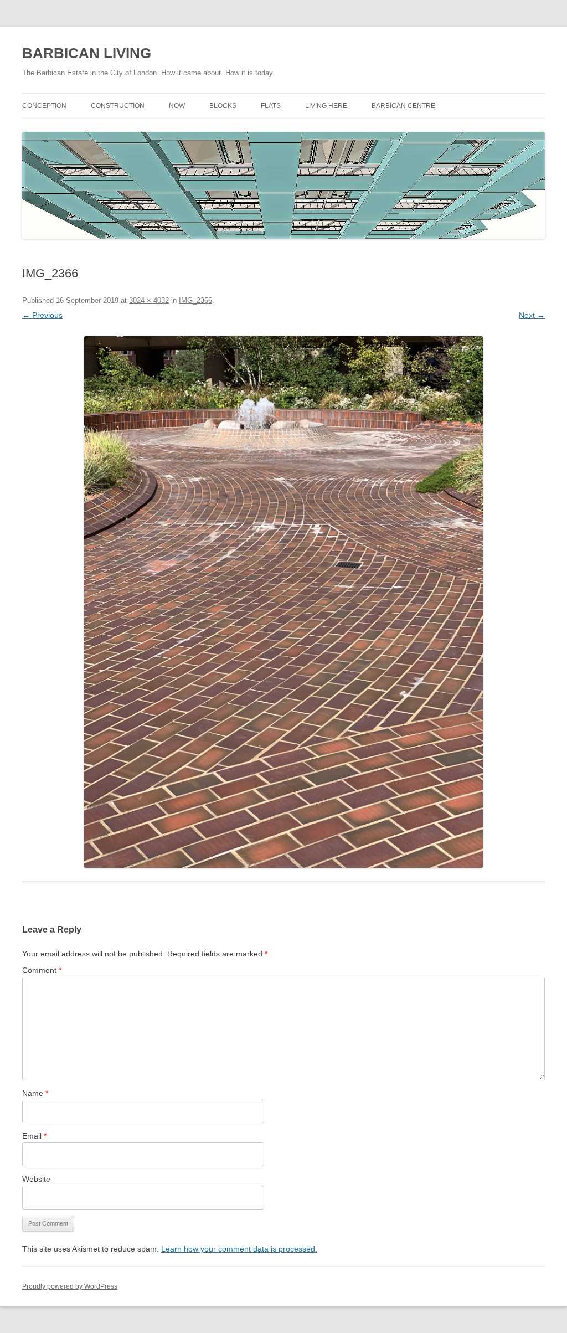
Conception (44, 106)
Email (34, 1135)
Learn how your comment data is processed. (239, 1248)
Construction (118, 106)
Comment (41, 970)
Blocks (222, 106)
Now (177, 106)
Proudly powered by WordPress (69, 1286)
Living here (326, 106)
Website (36, 1179)
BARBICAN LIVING (86, 53)
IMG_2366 (195, 300)
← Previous (42, 315)
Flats (271, 106)
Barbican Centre (403, 106)
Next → (532, 315)
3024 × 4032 (149, 300)
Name (35, 1093)
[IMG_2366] (283, 602)
